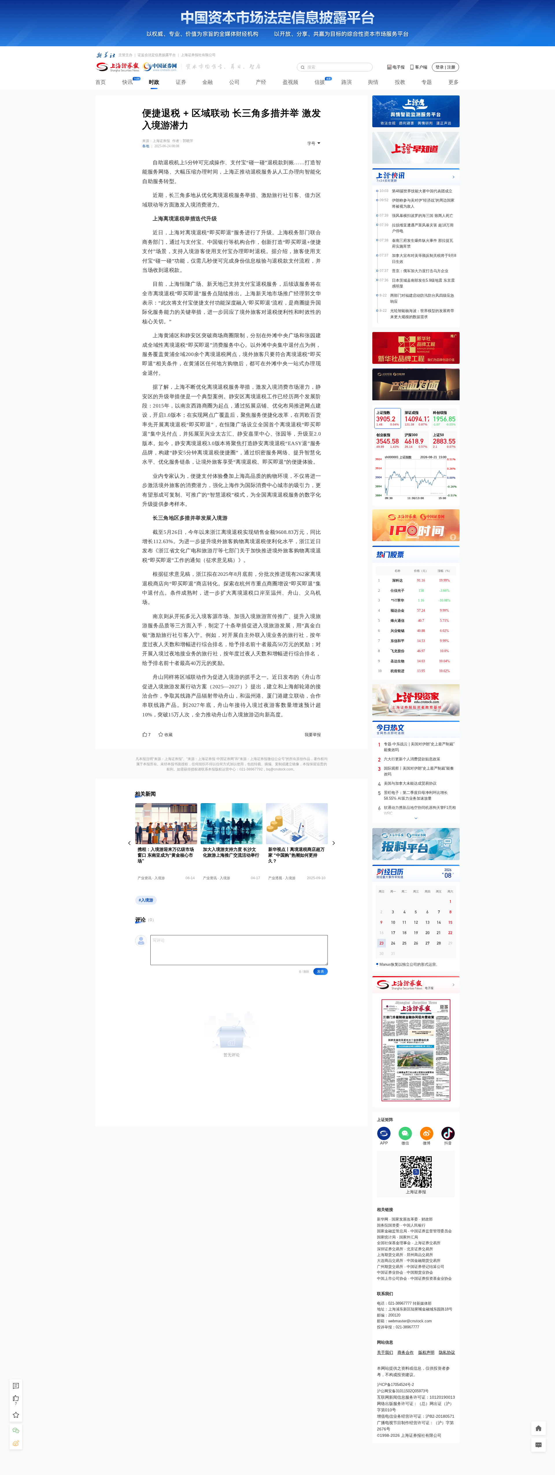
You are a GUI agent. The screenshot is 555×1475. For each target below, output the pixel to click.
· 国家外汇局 (407, 1237)
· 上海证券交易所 (426, 1243)
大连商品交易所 (390, 1260)
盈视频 (290, 82)
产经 (261, 82)
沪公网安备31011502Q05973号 (403, 1391)
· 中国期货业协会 (418, 1272)
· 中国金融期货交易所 (422, 1260)
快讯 (127, 82)
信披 (319, 82)
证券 (181, 82)
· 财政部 (425, 1219)
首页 (100, 82)
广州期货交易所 (390, 1266)
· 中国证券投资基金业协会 (429, 1278)
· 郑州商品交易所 (418, 1255)
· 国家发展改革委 (403, 1219)
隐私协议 (447, 1352)
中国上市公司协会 (392, 1278)
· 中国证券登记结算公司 (423, 1266)
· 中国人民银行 (412, 1225)
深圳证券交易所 (390, 1249)
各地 (145, 146)
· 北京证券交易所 (418, 1249)
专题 (426, 82)
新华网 (382, 1219)
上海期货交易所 (390, 1255)
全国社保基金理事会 (394, 1243)
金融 (207, 82)
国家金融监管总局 (392, 1231)
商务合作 (405, 1352)
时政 (154, 82)
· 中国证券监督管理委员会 (429, 1231)
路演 (346, 82)
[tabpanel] (416, 477)
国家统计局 (386, 1237)
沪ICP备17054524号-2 (395, 1384)
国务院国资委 (388, 1225)
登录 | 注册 (445, 67)
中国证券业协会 (390, 1272)
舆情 (373, 82)
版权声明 (426, 1352)
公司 (234, 82)
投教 (400, 82)
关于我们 (385, 1352)
